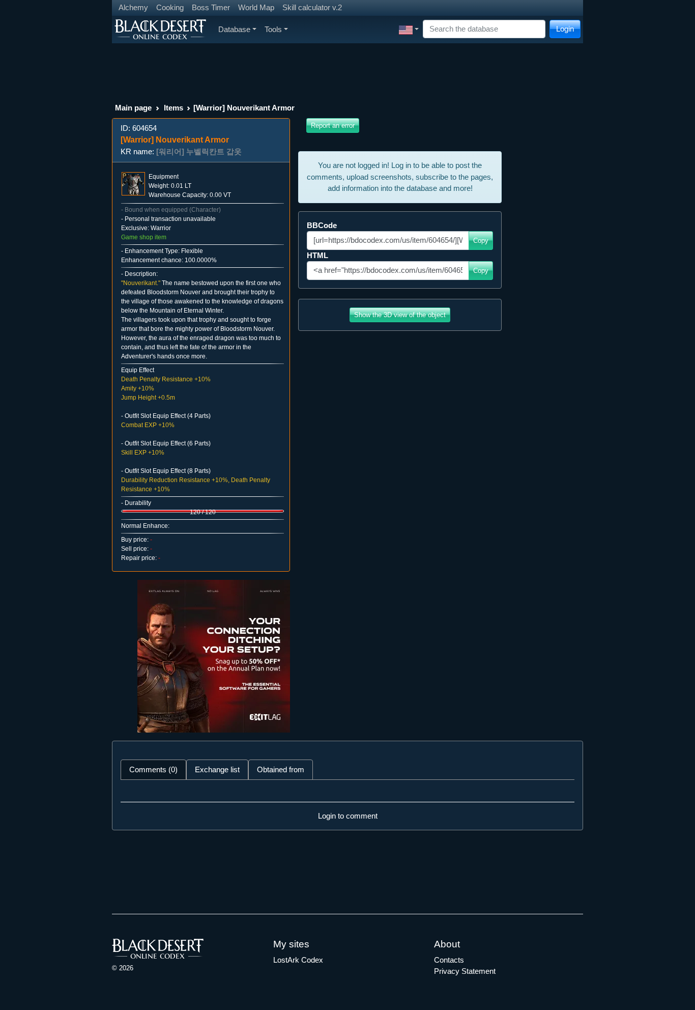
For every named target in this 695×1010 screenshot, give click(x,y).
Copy (480, 240)
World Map (256, 7)
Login (565, 28)
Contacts (449, 960)
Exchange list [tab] (217, 769)
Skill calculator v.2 (312, 7)
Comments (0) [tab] (153, 769)
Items (173, 107)
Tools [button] (273, 29)
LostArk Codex (298, 960)
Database (234, 29)
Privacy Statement (465, 971)
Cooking (170, 7)
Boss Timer (211, 7)
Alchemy (133, 7)
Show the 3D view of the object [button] (400, 315)
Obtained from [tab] (280, 769)
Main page (133, 107)
